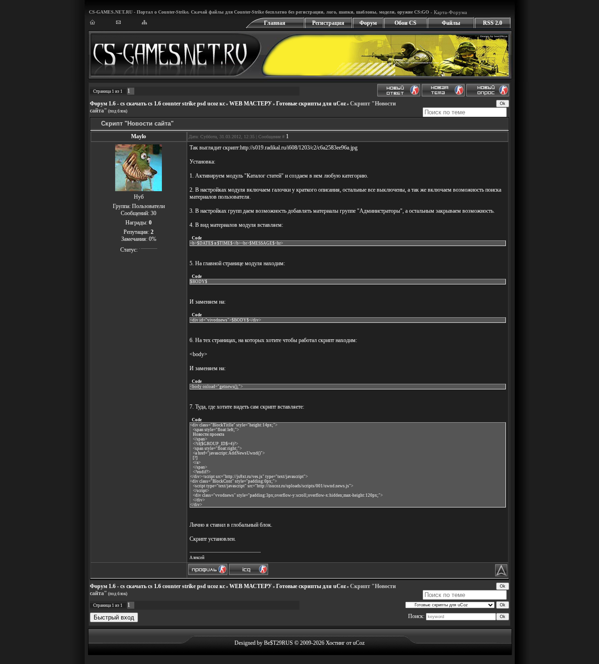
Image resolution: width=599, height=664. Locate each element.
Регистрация (328, 23)
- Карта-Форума (448, 12)
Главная (274, 23)
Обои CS (405, 23)
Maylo (138, 136)
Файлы (451, 23)
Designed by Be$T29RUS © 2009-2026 (279, 643)
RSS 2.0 (492, 23)
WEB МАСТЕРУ (250, 103)
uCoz (359, 643)
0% (152, 239)
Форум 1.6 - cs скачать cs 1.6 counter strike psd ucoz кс (157, 103)
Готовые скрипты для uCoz (311, 103)
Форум (368, 23)
